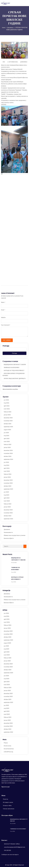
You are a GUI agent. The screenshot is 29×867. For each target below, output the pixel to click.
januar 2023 (7, 507)
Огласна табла (7, 805)
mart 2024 (7, 471)
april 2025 (6, 438)
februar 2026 (7, 412)
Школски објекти (9, 538)
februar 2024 (7, 474)
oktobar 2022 (7, 516)
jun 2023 (6, 492)
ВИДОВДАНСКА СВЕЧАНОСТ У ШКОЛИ (15, 364)
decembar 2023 (8, 480)
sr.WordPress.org (8, 751)
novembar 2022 (8, 513)
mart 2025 (7, 441)
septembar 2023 (8, 489)
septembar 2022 (8, 518)
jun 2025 (6, 432)
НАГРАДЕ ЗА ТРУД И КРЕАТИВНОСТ (14, 370)
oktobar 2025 (7, 423)
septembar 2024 (8, 459)
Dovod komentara (9, 748)
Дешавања (23, 62)
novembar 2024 (8, 453)
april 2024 (6, 468)
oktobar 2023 (7, 486)
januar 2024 (7, 477)
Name (3, 302)
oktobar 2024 (7, 456)
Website (3, 317)
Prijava (6, 743)
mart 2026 (7, 409)
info (4, 62)
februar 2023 (7, 504)
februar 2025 (7, 444)
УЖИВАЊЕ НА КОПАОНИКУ (11, 367)
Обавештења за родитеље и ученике (14, 535)
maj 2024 (6, 465)
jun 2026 (6, 400)
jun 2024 (6, 462)
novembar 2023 (8, 483)
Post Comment (7, 340)
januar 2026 (7, 415)
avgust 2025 (7, 429)
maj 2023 (6, 495)
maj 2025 (6, 435)
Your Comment (5, 325)
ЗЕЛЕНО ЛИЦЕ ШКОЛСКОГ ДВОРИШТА (15, 378)
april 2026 (6, 406)
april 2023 (6, 498)
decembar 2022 (8, 510)
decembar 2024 (8, 450)
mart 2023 (7, 501)
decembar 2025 (8, 418)
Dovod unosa (7, 745)
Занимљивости (8, 532)
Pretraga (6, 346)
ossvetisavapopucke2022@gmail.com (14, 847)
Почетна (5, 799)
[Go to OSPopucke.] (3, 27)
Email (3, 310)
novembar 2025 (8, 420)
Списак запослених (8, 808)
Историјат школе (8, 802)
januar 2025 (7, 447)
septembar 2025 (8, 426)
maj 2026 (6, 403)
